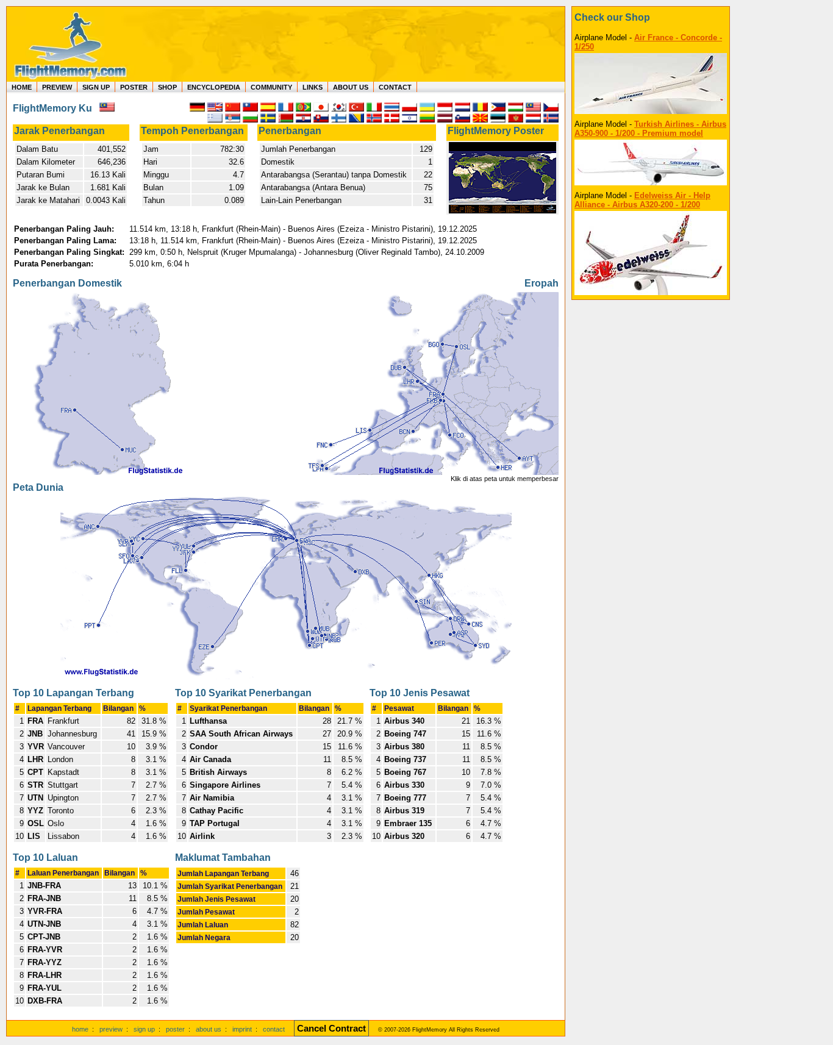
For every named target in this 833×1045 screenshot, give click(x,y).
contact (274, 1029)
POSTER (134, 87)
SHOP (167, 87)
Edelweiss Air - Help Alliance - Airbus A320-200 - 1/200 (642, 200)
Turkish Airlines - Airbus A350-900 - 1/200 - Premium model (650, 128)
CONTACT (395, 87)
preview (111, 1029)
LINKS (312, 87)
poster (175, 1029)
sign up (144, 1029)
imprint (242, 1029)
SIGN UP (96, 87)
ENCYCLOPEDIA (213, 87)
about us (208, 1029)
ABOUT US (350, 87)
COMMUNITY (271, 87)
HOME (22, 87)
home (80, 1029)
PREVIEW (57, 87)
